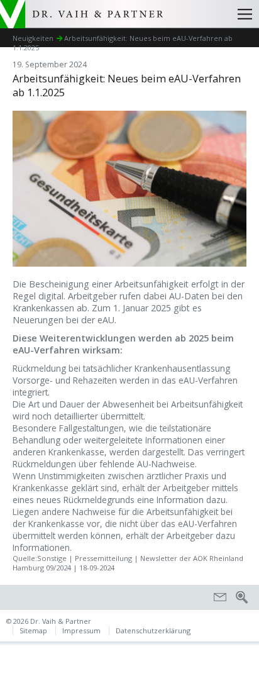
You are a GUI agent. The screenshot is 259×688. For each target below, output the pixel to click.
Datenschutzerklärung (153, 630)
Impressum (81, 630)
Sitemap (33, 630)
